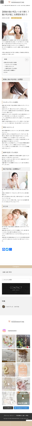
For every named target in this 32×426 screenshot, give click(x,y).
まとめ (5, 72)
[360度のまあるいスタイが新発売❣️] (23, 355)
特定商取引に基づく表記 (22, 415)
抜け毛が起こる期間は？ (9, 70)
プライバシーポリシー (9, 415)
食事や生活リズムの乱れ (11, 68)
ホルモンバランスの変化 (11, 64)
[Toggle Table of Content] (26, 59)
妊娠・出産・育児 (16, 18)
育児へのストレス (10, 66)
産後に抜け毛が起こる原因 (10, 62)
